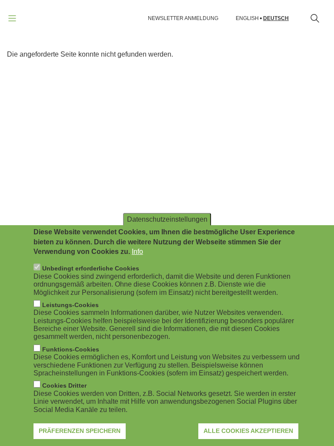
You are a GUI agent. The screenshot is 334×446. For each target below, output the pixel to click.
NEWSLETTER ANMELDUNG (183, 18)
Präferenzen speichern (79, 430)
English (247, 18)
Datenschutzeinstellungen (167, 219)
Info (137, 251)
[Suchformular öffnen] (315, 18)
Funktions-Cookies (70, 349)
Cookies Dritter (64, 385)
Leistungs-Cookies (70, 304)
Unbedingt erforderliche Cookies (90, 268)
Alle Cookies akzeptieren (248, 430)
